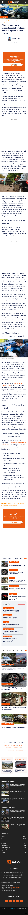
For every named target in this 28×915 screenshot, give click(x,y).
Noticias (5, 20)
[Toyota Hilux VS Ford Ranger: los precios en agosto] (4, 588)
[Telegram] (22, 46)
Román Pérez (17, 38)
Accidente (8, 503)
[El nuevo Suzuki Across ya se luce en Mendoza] (5, 800)
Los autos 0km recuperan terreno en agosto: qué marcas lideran (17, 581)
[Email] (19, 46)
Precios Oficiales (14, 561)
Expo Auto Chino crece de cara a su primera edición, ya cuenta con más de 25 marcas (17, 598)
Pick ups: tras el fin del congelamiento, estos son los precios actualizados (7, 771)
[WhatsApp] (12, 46)
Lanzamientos (13, 569)
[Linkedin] (15, 46)
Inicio (2, 20)
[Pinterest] (8, 46)
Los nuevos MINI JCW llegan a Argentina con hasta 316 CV (10, 618)
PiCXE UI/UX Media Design (12, 908)
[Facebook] (1, 46)
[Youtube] (21, 901)
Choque (13, 503)
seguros (4, 505)
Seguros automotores (12, 505)
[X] (5, 46)
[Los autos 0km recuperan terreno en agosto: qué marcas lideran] (4, 580)
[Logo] (14, 2)
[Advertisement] (14, 134)
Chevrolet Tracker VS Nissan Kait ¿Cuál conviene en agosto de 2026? (11, 611)
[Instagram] (10, 901)
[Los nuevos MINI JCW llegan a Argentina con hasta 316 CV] (4, 572)
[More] (26, 46)
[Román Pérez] (10, 39)
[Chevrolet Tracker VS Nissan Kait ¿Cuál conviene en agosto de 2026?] (4, 564)
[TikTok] (14, 901)
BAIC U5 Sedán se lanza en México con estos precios (20, 770)
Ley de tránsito (20, 503)
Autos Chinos (12, 594)
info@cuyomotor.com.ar (15, 887)
